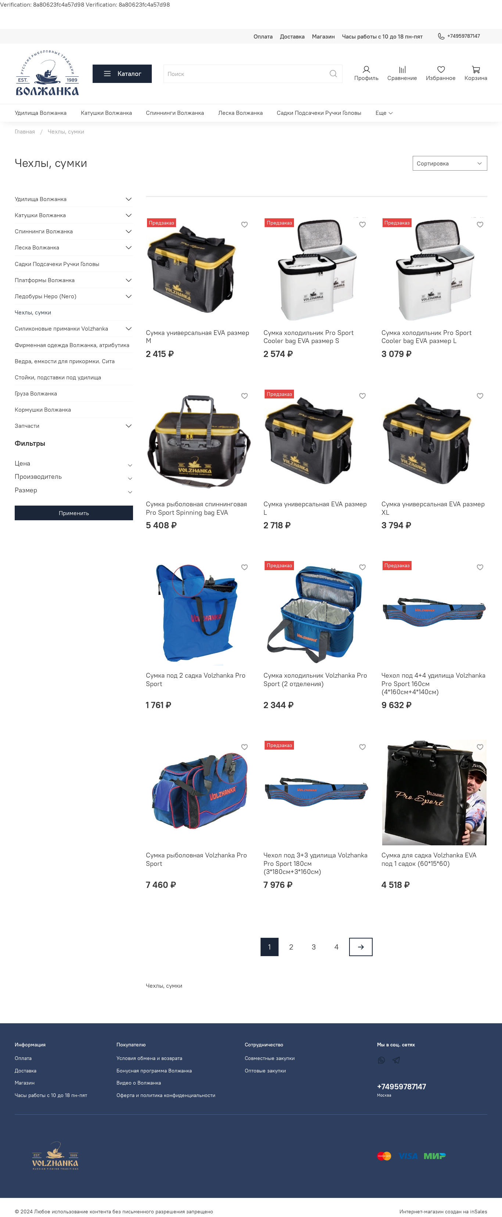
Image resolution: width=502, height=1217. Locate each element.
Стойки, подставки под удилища (58, 377)
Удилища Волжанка (41, 112)
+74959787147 (463, 36)
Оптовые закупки (265, 1070)
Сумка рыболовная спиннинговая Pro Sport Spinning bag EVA (196, 508)
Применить (74, 513)
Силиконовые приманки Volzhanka (61, 328)
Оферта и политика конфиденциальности (165, 1095)
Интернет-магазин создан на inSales (443, 1211)
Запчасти (27, 425)
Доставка (292, 36)
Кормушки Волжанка (43, 409)
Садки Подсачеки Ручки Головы (319, 112)
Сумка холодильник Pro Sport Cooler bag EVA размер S (308, 336)
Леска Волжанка (240, 112)
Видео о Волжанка (138, 1082)
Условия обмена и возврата (149, 1058)
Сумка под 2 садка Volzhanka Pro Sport (195, 679)
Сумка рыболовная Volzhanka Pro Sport (196, 859)
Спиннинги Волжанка (175, 112)
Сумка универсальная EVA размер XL (433, 508)
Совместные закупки (270, 1058)
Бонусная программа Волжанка (154, 1070)
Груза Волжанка (36, 393)
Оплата (263, 36)
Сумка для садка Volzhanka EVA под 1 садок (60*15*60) (429, 859)
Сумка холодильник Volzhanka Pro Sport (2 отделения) (315, 679)
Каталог (129, 73)
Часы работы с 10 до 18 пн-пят (382, 36)
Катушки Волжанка (106, 112)
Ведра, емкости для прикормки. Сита (65, 361)
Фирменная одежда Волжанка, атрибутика (72, 345)
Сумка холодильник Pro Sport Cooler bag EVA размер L (426, 336)
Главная (25, 131)
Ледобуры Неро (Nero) (45, 296)
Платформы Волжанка (45, 280)
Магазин (323, 36)
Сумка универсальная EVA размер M (197, 336)
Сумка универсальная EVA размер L (315, 508)
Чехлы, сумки (33, 312)
